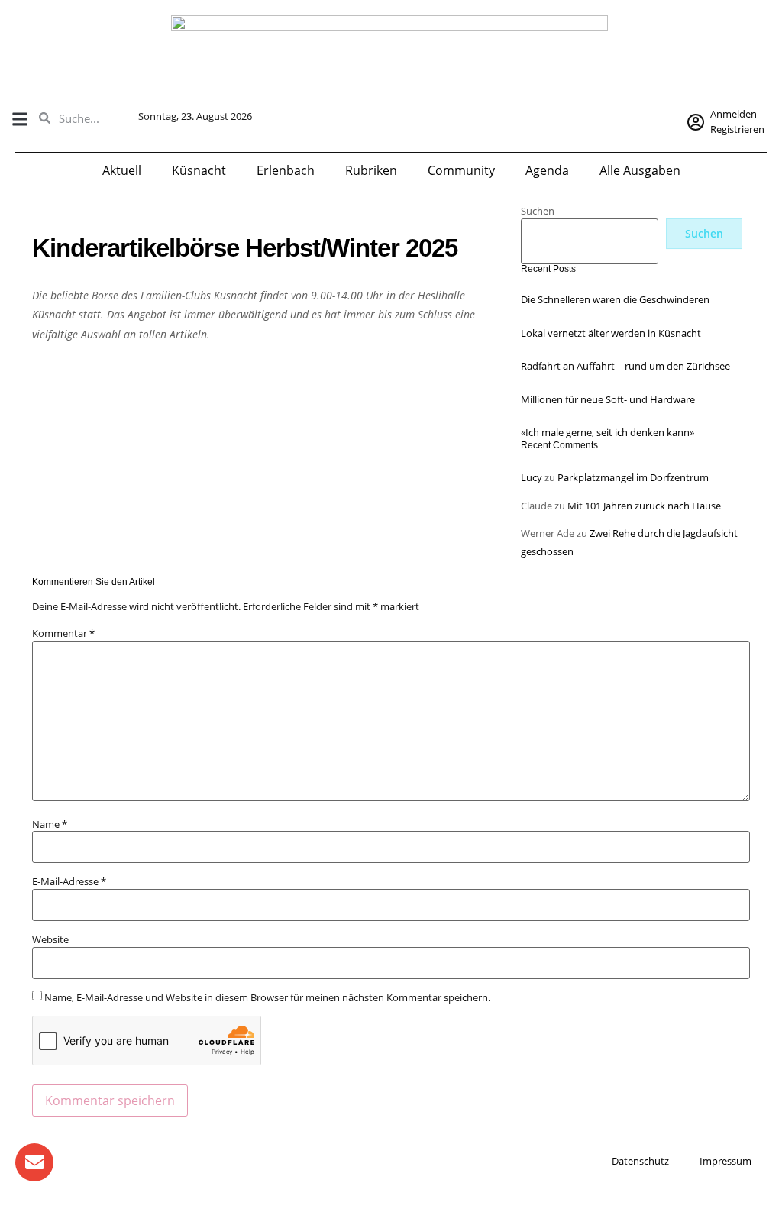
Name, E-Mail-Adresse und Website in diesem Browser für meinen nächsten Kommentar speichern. (267, 998)
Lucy (531, 477)
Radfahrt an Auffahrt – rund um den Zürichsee (625, 366)
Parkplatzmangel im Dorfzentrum (633, 477)
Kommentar (63, 633)
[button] (19, 118)
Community (461, 170)
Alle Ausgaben (639, 170)
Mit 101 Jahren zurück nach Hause (644, 505)
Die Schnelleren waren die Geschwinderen (615, 299)
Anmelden (733, 114)
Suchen (537, 211)
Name (49, 824)
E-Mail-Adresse (69, 882)
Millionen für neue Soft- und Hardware (608, 399)
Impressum (725, 1161)
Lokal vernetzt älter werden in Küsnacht (611, 333)
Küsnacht (199, 170)
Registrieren (737, 129)
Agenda (547, 170)
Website (50, 940)
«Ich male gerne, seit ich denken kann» (607, 432)
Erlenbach (286, 170)
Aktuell (121, 170)
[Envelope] (34, 1162)
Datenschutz (640, 1161)
